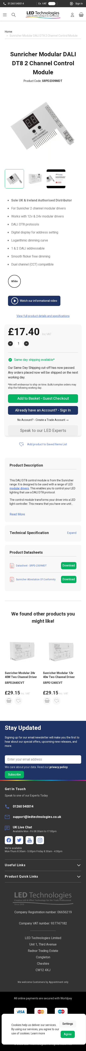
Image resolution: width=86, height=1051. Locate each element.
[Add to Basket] (9, 701)
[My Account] (72, 15)
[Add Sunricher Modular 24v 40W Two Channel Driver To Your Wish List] (18, 701)
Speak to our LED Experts (43, 430)
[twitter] (19, 840)
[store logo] (43, 14)
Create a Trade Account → (52, 420)
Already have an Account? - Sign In (43, 410)
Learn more (38, 1033)
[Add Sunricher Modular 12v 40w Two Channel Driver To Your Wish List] (57, 701)
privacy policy (58, 767)
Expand (71, 533)
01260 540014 (16, 3)
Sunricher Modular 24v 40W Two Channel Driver (21, 675)
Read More (17, 514)
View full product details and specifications (43, 316)
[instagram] (40, 840)
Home (8, 32)
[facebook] (9, 840)
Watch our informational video (38, 301)
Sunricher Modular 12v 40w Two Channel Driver (59, 675)
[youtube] (30, 840)
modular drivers (19, 488)
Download (69, 565)
